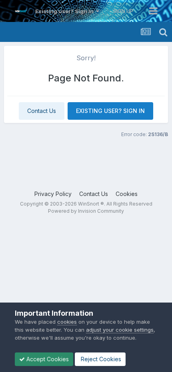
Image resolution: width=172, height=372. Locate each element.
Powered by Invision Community (86, 211)
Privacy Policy (53, 193)
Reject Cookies (100, 359)
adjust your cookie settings (120, 329)
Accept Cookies (47, 359)
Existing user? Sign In (65, 11)
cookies (67, 322)
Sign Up (123, 11)
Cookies (127, 193)
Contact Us (41, 110)
